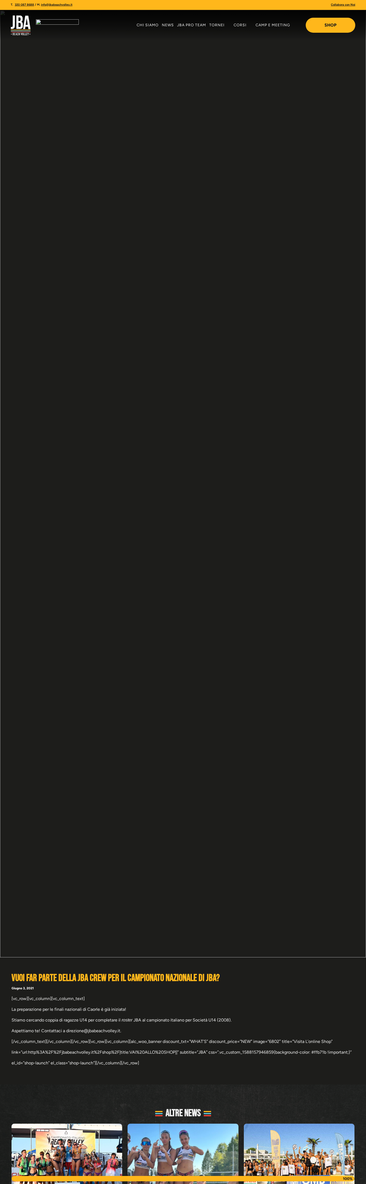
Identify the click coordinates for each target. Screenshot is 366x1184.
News (168, 25)
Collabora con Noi (343, 4)
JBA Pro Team (191, 25)
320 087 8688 (24, 4)
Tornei (217, 25)
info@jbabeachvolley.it (56, 4)
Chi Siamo (148, 25)
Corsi (240, 25)
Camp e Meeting (273, 25)
